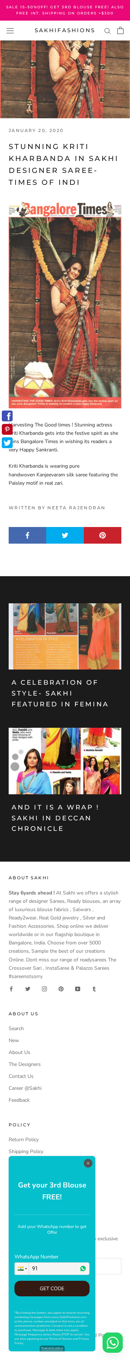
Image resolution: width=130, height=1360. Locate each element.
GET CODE (52, 1288)
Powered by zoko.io (52, 1348)
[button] (22, 1269)
